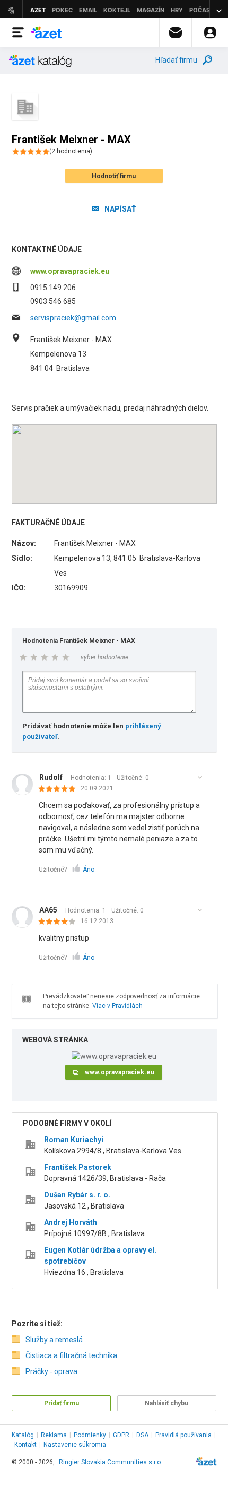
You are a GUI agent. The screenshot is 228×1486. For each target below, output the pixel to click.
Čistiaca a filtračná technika (71, 1355)
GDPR (121, 1435)
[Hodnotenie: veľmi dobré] (59, 922)
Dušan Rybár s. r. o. (77, 1194)
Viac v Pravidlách (117, 1006)
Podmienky (90, 1435)
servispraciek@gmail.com (73, 318)
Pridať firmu (61, 1403)
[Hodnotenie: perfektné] (59, 789)
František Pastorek (77, 1167)
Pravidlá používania (183, 1435)
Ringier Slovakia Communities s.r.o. (110, 1462)
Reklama (54, 1435)
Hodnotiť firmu (114, 176)
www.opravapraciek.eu (69, 271)
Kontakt (25, 1444)
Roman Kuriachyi (73, 1139)
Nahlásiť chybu (166, 1403)
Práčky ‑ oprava (51, 1371)
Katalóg (23, 1435)
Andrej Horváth (70, 1222)
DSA (142, 1435)
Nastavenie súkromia (74, 1444)
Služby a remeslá (54, 1339)
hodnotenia (70, 151)
